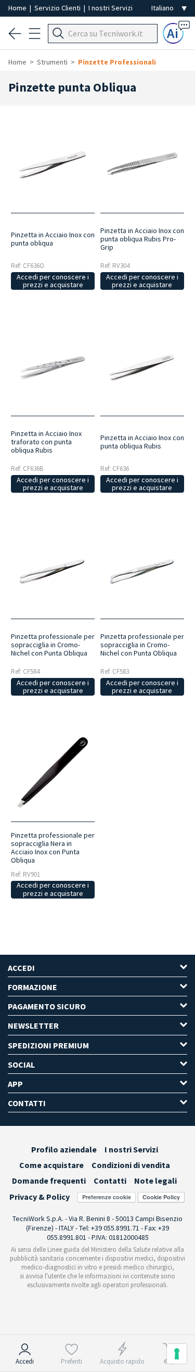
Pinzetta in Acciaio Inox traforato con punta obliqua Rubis (46, 441)
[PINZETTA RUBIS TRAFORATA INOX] (53, 366)
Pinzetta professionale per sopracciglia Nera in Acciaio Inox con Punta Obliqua (53, 847)
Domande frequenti (49, 1180)
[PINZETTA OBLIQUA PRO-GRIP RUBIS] (142, 163)
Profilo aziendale (64, 1149)
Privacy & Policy (39, 1196)
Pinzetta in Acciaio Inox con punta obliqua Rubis (142, 441)
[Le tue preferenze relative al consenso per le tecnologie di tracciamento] (177, 1354)
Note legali (155, 1180)
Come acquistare (51, 1165)
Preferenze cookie (106, 1197)
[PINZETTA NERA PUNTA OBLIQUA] (53, 772)
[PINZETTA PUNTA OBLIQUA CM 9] (142, 569)
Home (18, 7)
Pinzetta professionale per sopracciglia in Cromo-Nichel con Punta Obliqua (53, 644)
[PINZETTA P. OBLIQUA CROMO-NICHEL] (53, 569)
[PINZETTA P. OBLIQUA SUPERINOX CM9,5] (53, 163)
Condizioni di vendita (131, 1165)
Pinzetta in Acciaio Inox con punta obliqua (53, 238)
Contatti (110, 1180)
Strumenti (52, 62)
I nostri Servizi (110, 7)
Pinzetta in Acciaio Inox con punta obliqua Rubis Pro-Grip (142, 238)
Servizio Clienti (58, 7)
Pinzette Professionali (117, 62)
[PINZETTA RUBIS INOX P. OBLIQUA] (142, 366)
